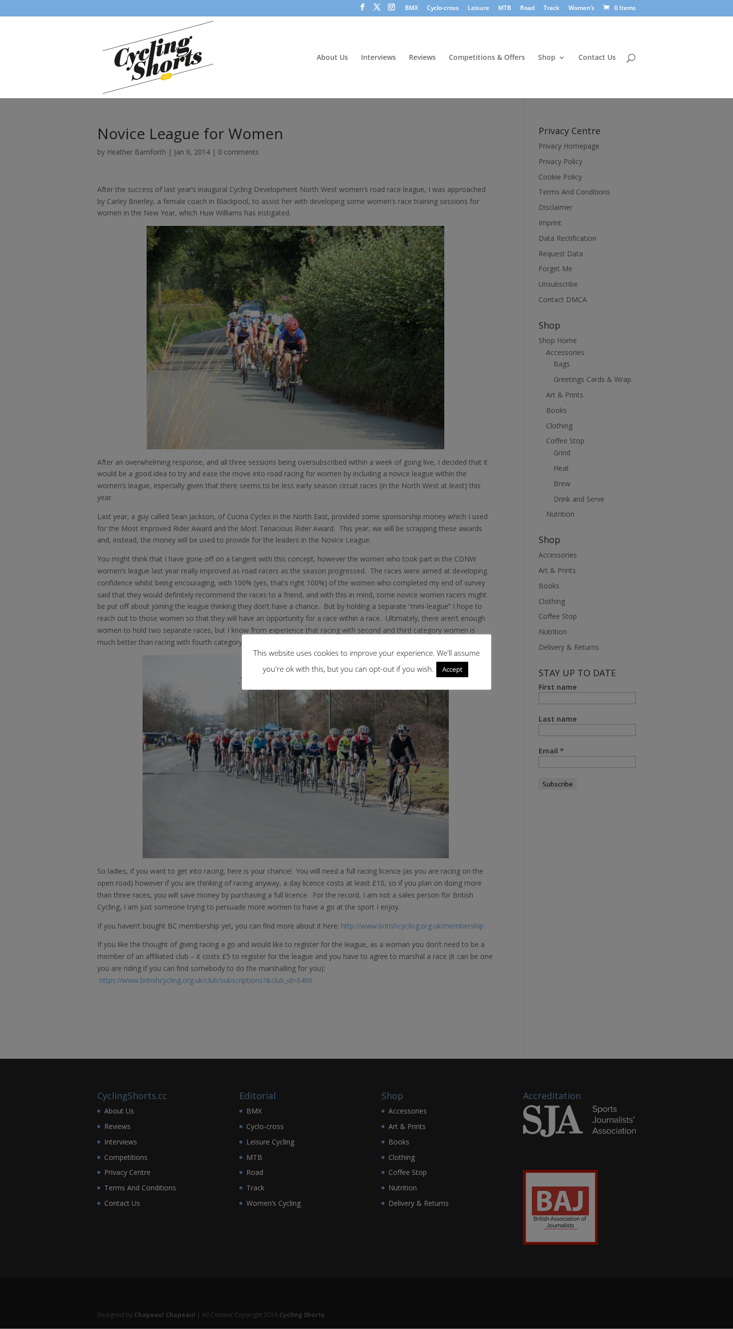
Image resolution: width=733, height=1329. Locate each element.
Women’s (581, 8)
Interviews (378, 58)
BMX (411, 8)
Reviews (422, 58)
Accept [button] (452, 669)
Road (527, 8)
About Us (332, 58)
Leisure (478, 8)
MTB (504, 8)
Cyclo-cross (443, 8)
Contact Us (597, 58)
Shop (546, 58)
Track (551, 8)
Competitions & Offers (487, 58)
